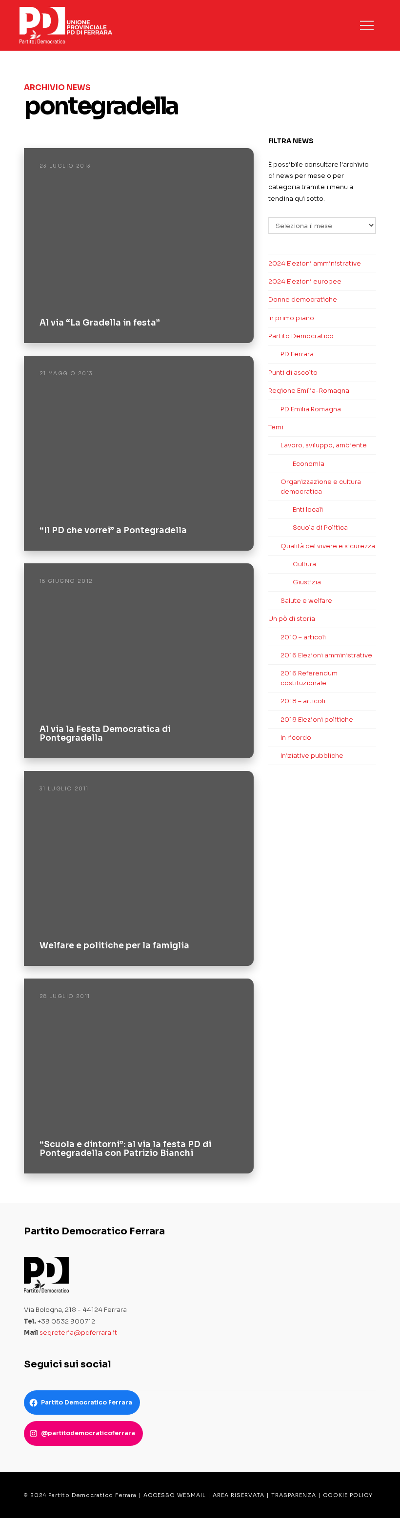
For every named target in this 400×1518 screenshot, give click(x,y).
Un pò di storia (291, 619)
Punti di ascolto (293, 372)
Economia (308, 464)
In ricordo (295, 737)
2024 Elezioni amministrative (314, 263)
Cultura (304, 564)
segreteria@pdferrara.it (78, 1332)
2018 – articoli (302, 701)
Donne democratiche (302, 299)
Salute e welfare (306, 600)
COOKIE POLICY (348, 1495)
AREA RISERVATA (238, 1495)
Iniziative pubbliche (311, 755)
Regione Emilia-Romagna (308, 390)
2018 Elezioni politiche (316, 719)
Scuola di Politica (320, 527)
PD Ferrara (297, 354)
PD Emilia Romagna (310, 409)
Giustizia (307, 582)
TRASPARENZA (293, 1495)
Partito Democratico (301, 336)
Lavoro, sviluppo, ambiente (323, 445)
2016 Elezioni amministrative (326, 655)
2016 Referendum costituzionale (309, 678)
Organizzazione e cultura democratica (320, 487)
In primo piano (291, 318)
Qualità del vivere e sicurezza (327, 546)
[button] (366, 25)
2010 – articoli (303, 637)
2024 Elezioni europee (304, 281)
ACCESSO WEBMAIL (174, 1495)
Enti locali (308, 509)
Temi (275, 427)
